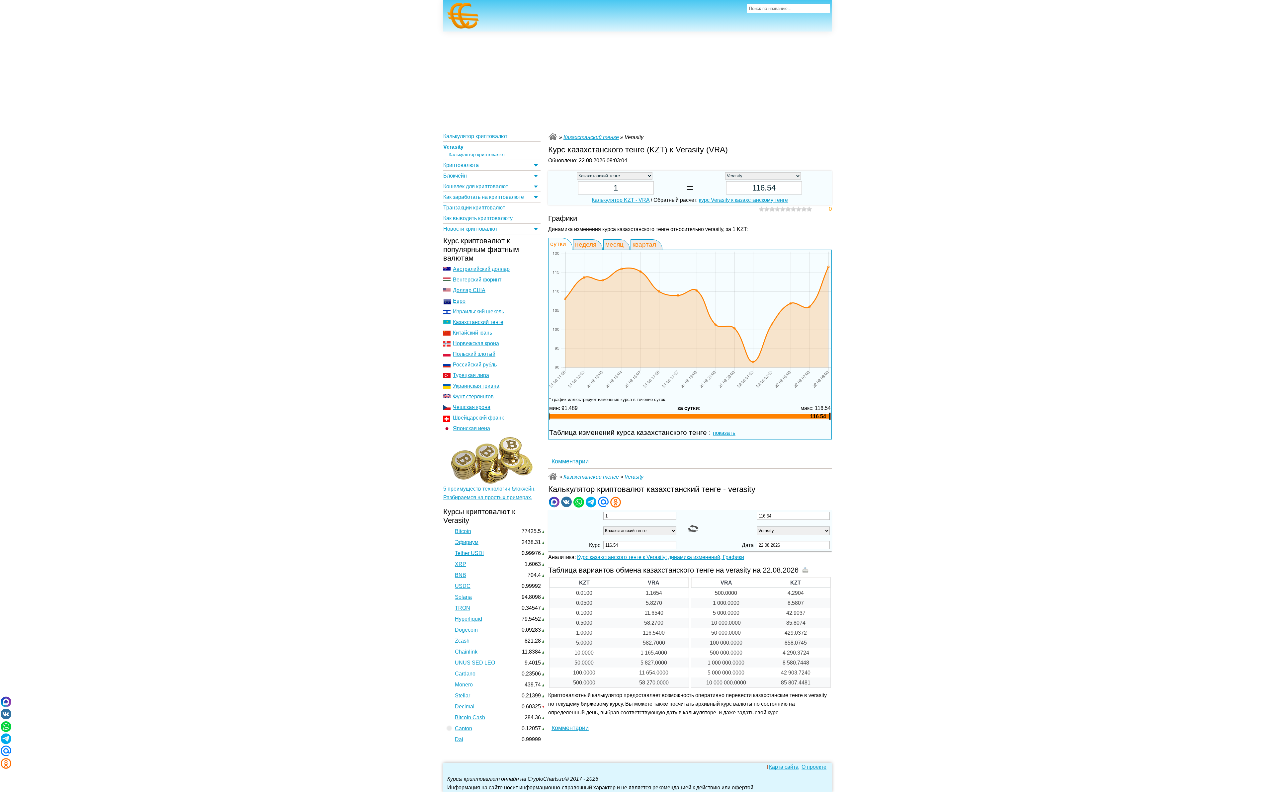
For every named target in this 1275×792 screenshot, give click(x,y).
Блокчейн (455, 175)
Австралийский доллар (481, 269)
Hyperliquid (468, 619)
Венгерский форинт (477, 279)
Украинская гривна (476, 386)
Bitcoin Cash (470, 717)
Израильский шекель (478, 311)
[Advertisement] (637, 81)
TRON (462, 608)
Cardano (465, 673)
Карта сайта (784, 767)
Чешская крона (471, 407)
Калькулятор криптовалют (475, 136)
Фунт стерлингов (473, 396)
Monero (464, 684)
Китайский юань (472, 333)
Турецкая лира (471, 375)
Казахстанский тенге (478, 322)
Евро (459, 301)
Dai (459, 739)
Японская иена (471, 428)
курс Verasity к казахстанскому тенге (743, 200)
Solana (463, 597)
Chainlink (466, 652)
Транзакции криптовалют (474, 207)
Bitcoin (463, 531)
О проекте (814, 767)
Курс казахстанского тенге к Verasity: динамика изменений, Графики (660, 557)
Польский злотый (474, 354)
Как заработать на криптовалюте (483, 197)
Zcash (462, 641)
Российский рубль (475, 364)
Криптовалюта (461, 165)
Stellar (462, 695)
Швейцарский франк (478, 418)
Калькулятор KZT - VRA (620, 200)
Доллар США (469, 290)
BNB (460, 575)
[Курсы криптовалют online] (463, 18)
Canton (463, 728)
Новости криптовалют (470, 228)
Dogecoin (466, 630)
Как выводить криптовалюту (478, 218)
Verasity (453, 146)
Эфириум (466, 542)
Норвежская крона (476, 343)
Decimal (464, 706)
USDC (462, 586)
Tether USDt (469, 553)
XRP (460, 564)
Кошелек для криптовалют (475, 186)
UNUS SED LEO (475, 663)
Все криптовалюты (552, 136)
